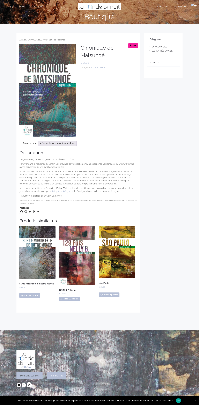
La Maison (36, 7)
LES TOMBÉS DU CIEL (162, 51)
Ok (178, 400)
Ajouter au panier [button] (30, 295)
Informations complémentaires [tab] (57, 143)
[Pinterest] (34, 211)
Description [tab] (29, 143)
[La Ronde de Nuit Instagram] (29, 385)
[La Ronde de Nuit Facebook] (24, 385)
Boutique (180, 7)
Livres (22, 7)
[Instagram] (25, 211)
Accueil (9, 7)
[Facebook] (21, 211)
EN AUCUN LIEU (35, 40)
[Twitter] (29, 211)
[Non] (195, 400)
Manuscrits (164, 7)
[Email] (38, 211)
